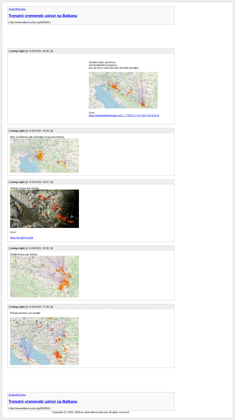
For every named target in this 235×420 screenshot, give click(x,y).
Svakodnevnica (17, 9)
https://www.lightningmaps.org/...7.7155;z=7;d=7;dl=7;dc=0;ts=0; (124, 115)
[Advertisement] (90, 38)
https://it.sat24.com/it (21, 237)
